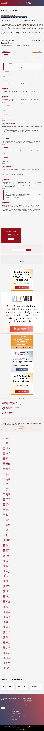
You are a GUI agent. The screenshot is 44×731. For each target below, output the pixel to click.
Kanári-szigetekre (21, 27)
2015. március (6, 608)
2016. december (6, 582)
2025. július (5, 454)
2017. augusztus (6, 572)
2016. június (5, 590)
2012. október (6, 644)
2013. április (5, 637)
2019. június (5, 545)
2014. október (6, 615)
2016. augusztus (6, 587)
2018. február (5, 565)
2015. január (5, 611)
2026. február (5, 446)
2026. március (6, 444)
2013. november (6, 628)
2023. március (6, 489)
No (23, 729)
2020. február (5, 535)
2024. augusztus (6, 468)
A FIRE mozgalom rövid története (10, 409)
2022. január (5, 506)
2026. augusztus (6, 438)
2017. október (6, 570)
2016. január (5, 596)
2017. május (5, 576)
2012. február (5, 654)
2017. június (5, 575)
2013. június (5, 634)
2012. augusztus (6, 647)
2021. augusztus (6, 513)
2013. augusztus (6, 632)
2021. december (6, 508)
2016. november (6, 584)
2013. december (6, 627)
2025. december (6, 448)
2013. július (5, 633)
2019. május (5, 546)
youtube (22, 261)
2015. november (6, 598)
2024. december (6, 463)
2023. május (5, 487)
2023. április (5, 488)
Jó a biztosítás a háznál (8, 413)
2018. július (5, 559)
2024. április (5, 473)
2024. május (5, 472)
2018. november (6, 554)
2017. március (6, 579)
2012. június (5, 649)
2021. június (5, 515)
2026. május (5, 442)
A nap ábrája (14, 719)
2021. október (6, 510)
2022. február (5, 505)
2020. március (6, 534)
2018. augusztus (6, 557)
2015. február (5, 610)
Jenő (9, 65)
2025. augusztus (6, 453)
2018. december (6, 552)
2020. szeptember (6, 526)
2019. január (5, 551)
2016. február (5, 595)
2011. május (5, 666)
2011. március (6, 667)
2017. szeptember (6, 571)
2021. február (5, 520)
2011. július (5, 663)
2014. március (6, 623)
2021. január (5, 521)
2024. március (6, 474)
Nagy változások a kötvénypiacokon (10, 406)
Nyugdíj (13, 722)
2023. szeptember (6, 482)
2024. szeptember (6, 467)
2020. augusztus (6, 528)
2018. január (5, 566)
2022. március (6, 504)
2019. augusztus (6, 543)
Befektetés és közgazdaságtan (18, 716)
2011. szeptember (6, 661)
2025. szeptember (6, 452)
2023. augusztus (6, 483)
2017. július (5, 574)
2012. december (6, 642)
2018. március (6, 564)
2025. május (5, 457)
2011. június (5, 664)
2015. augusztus (6, 602)
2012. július (5, 648)
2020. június (5, 530)
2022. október (6, 495)
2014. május (5, 621)
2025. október (6, 451)
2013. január (5, 641)
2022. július (5, 499)
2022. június (5, 500)
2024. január (5, 477)
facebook (22, 258)
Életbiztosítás (23, 2)
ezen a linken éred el (24, 33)
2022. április (5, 503)
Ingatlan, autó (15, 720)
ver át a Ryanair (19, 25)
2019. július (5, 544)
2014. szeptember (6, 616)
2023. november (6, 479)
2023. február (5, 490)
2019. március (6, 549)
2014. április (5, 622)
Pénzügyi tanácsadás (28, 3)
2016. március (6, 593)
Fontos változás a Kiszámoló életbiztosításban (12, 404)
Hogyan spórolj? (6, 408)
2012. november (6, 643)
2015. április (5, 607)
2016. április (5, 592)
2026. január (5, 447)
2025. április (5, 458)
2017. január (5, 581)
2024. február (5, 475)
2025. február (5, 460)
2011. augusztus (6, 662)
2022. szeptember (6, 497)
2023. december (6, 478)
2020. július (5, 529)
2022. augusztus (6, 498)
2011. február (5, 668)
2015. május (5, 606)
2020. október (6, 525)
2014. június (5, 620)
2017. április (5, 577)
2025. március (6, 459)
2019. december (6, 538)
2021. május (5, 516)
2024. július (5, 469)
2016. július (5, 588)
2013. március (6, 638)
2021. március (6, 519)
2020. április (5, 533)
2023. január (5, 492)
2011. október (6, 659)
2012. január (5, 656)
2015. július (5, 603)
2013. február (5, 639)
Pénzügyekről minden (16, 713)
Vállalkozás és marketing (17, 723)
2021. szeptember (6, 511)
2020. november (6, 524)
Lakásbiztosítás (26, 704)
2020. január (5, 536)
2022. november (6, 494)
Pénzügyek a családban (17, 717)
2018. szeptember (6, 556)
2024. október (6, 465)
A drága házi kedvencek (8, 412)
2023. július (5, 484)
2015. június (5, 605)
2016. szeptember (6, 586)
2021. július (5, 514)
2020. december (6, 523)
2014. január (5, 626)
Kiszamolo (4, 12)
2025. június (5, 455)
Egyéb (4, 684)
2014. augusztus (6, 617)
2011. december (6, 657)
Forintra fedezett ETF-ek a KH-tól (10, 411)
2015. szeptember (6, 601)
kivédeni (3, 27)
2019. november (6, 539)
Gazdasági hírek (15, 715)
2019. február (5, 550)
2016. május (5, 591)
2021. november (6, 509)
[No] (42, 728)
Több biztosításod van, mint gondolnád (11, 407)
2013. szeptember (6, 631)
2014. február (5, 625)
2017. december (6, 567)
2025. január (5, 462)
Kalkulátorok (34, 2)
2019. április (5, 548)
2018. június (5, 560)
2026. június (5, 441)
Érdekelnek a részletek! (5, 705)
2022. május (5, 501)
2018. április (5, 562)
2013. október (6, 630)
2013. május (5, 636)
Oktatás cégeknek (27, 701)
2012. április (5, 652)
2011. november (6, 658)
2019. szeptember (6, 541)
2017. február (5, 580)
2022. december (6, 493)
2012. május (5, 651)
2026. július (5, 439)
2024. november (6, 464)
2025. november (6, 449)
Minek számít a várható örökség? (9, 403)
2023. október (6, 480)
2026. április (5, 443)
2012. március (6, 653)
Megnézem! (11, 239)
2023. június (5, 485)
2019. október (6, 540)
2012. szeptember (6, 646)
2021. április (5, 518)
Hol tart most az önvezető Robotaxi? (10, 402)
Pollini (9, 192)
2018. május (5, 561)
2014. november (6, 613)
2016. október (6, 585)
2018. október (6, 555)
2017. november (6, 569)
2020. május (5, 531)
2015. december (6, 597)
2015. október (6, 600)
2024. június (5, 470)
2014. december (6, 612)
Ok (20, 729)
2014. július (5, 618)
